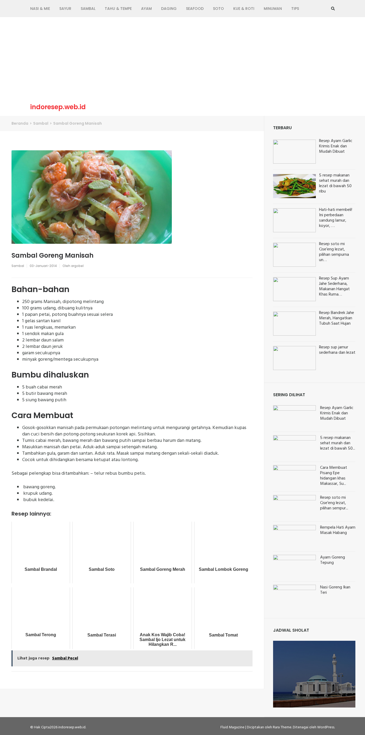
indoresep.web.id (58, 107)
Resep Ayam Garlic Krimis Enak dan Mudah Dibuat (337, 413)
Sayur (65, 8)
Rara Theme (282, 727)
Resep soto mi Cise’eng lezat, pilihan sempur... (334, 503)
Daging (169, 8)
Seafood (195, 8)
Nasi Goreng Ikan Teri (335, 590)
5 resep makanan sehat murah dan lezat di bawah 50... (337, 443)
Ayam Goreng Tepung (332, 560)
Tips (295, 8)
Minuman (273, 8)
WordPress (325, 727)
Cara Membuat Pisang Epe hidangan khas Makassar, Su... (333, 475)
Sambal (88, 8)
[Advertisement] (182, 61)
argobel (77, 266)
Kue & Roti (243, 8)
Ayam (146, 8)
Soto (218, 8)
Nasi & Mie (40, 8)
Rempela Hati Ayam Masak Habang (337, 530)
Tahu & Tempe (118, 8)
